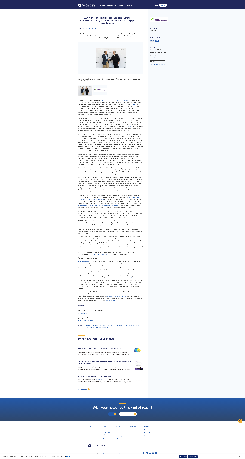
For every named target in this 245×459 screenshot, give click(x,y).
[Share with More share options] (98, 29)
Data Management (90, 327)
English (152, 40)
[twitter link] (144, 453)
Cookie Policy (68, 456)
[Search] (159, 1)
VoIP (97, 327)
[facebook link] (153, 453)
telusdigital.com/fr (111, 300)
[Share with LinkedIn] (84, 29)
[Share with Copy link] (95, 29)
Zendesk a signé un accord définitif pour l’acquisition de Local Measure (98, 205)
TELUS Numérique (83, 261)
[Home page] (86, 5)
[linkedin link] (147, 453)
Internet (138, 325)
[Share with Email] (92, 29)
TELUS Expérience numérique (119, 100)
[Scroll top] (240, 421)
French (157, 40)
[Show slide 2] (100, 90)
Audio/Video (132, 325)
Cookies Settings (183, 456)
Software (126, 325)
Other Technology (107, 325)
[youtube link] (150, 453)
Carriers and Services (97, 325)
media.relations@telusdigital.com (85, 320)
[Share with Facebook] (89, 29)
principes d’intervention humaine (116, 296)
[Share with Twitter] (87, 29)
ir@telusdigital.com (82, 313)
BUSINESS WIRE (105, 100)
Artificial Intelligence (103, 327)
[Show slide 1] (85, 90)
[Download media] (142, 78)
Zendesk (133, 104)
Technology (89, 325)
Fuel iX (129, 126)
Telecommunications (118, 325)
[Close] (239, 456)
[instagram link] (156, 453)
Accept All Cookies (193, 456)
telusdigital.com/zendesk (100, 254)
